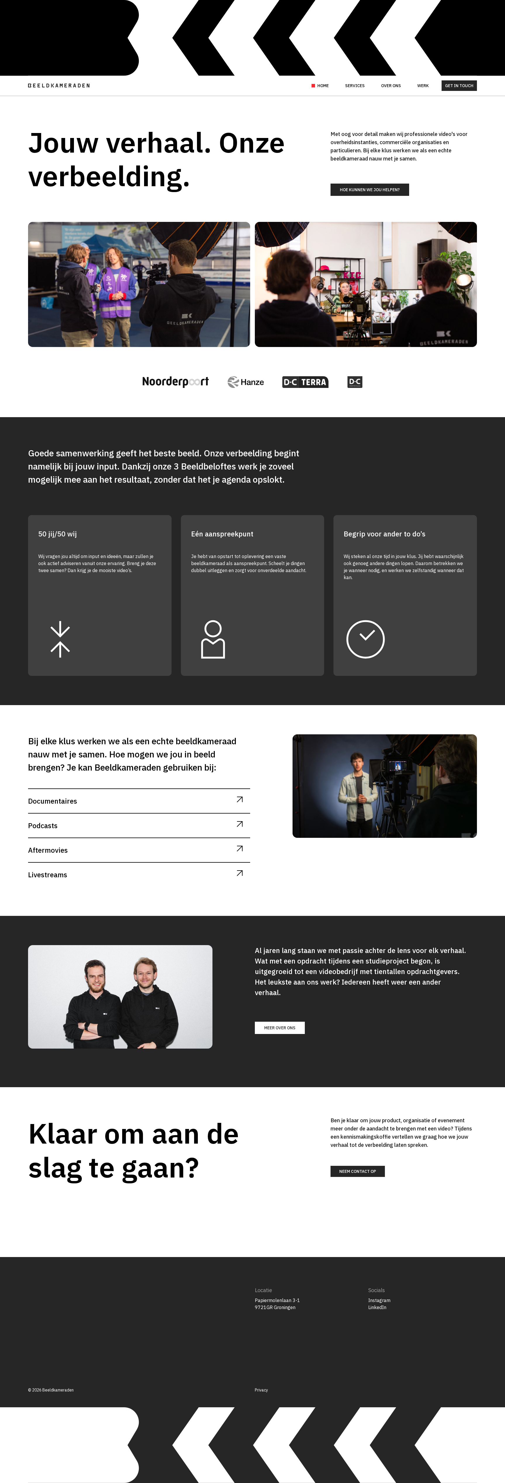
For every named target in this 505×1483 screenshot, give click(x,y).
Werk (423, 85)
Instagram (379, 1300)
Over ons (391, 85)
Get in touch (459, 85)
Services (355, 85)
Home (323, 85)
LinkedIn (377, 1307)
